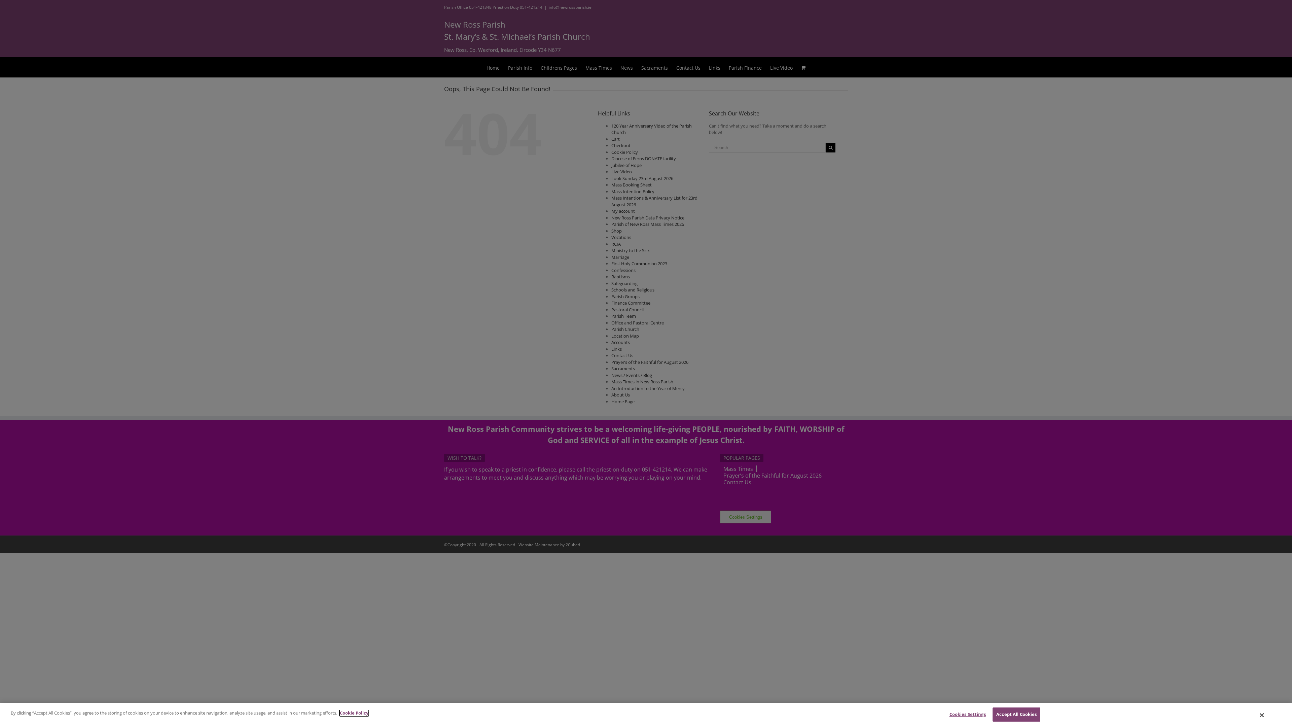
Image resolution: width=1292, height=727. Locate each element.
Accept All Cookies (1016, 714)
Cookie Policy (354, 713)
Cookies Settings (967, 714)
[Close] (1262, 715)
